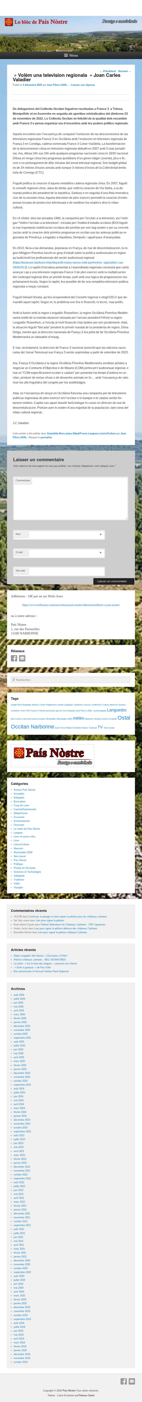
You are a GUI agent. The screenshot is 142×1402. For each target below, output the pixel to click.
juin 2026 (18, 1002)
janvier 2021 (20, 1256)
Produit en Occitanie (25, 868)
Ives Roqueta (69, 711)
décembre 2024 (22, 1073)
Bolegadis (27, 705)
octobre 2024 (21, 1080)
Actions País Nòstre (24, 789)
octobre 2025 (21, 1033)
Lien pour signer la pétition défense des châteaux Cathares (65, 928)
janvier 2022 (20, 1209)
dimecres (114, 705)
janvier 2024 (20, 1116)
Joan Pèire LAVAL (57, 85)
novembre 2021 (22, 1217)
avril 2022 (19, 1198)
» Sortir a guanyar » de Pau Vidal (32, 967)
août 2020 (19, 1276)
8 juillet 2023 (16, 705)
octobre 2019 (21, 1315)
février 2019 (20, 1346)
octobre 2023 (21, 1127)
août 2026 (19, 995)
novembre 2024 (22, 1077)
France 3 (35, 711)
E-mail (19, 552)
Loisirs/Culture (107, 433)
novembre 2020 (22, 1264)
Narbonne (89, 719)
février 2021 (20, 1252)
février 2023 (20, 1159)
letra (13, 719)
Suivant (124, 71)
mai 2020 (18, 1287)
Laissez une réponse (83, 85)
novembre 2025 (22, 1030)
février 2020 (20, 1299)
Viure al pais (109, 728)
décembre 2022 (22, 1166)
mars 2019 (19, 1342)
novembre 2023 (22, 1123)
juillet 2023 (19, 1139)
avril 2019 (19, 1338)
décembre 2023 (22, 1119)
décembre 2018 (22, 1354)
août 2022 (19, 1182)
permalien (46, 437)
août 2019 (19, 1323)
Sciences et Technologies (27, 871)
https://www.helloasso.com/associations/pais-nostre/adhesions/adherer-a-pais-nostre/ (71, 605)
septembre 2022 (22, 1178)
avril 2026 (19, 1010)
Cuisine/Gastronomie (25, 809)
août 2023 (19, 1135)
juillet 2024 (19, 1092)
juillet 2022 (19, 1186)
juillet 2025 (19, 1045)
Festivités (19, 824)
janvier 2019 (20, 1350)
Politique (18, 864)
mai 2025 (18, 1053)
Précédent (108, 71)
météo (78, 718)
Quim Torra (60, 728)
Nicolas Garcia (101, 719)
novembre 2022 (22, 1170)
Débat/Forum (80, 433)
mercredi (27, 719)
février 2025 (20, 1065)
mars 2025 (19, 1061)
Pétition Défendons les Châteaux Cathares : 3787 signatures (73, 924)
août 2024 (19, 1088)
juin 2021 (18, 1237)
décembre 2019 (22, 1307)
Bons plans (65, 433)
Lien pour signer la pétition (50, 920)
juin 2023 (18, 1143)
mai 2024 (18, 1100)
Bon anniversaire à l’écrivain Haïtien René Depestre (41, 971)
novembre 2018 (22, 1358)
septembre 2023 (22, 1131)
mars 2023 (19, 1155)
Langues (93, 433)
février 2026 (20, 1018)
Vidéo (17, 883)
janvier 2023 (20, 1162)
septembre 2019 (22, 1319)
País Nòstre (20, 860)
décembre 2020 (22, 1260)
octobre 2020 (21, 1268)
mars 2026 (19, 1014)
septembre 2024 (22, 1084)
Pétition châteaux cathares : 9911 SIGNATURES (40, 959)
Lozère (19, 719)
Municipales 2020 (64, 719)
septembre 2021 (22, 1225)
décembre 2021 (22, 1213)
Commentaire (23, 480)
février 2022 (20, 1205)
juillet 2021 (19, 1233)
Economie (19, 817)
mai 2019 (18, 1334)
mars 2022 (19, 1201)
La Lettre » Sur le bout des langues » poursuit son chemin (45, 963)
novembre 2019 (22, 1311)
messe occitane (38, 719)
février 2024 (20, 1112)
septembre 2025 (22, 1037)
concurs (87, 705)
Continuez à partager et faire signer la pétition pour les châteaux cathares (67, 916)
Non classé (20, 856)
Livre (16, 840)
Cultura (105, 705)
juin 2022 (18, 1190)
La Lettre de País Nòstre (27, 828)
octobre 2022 (21, 1174)
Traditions (19, 879)
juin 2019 (18, 1330)
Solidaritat (19, 875)
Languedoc (117, 710)
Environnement (22, 821)
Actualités (52, 433)
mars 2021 (19, 1248)
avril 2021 (19, 1245)
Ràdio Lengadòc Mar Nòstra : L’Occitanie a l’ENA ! (41, 955)
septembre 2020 (22, 1272)
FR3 (28, 711)
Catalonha (78, 705)
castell (60, 705)
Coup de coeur (21, 805)
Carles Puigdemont (48, 705)
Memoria (18, 848)
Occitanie (112, 719)
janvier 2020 (20, 1303)
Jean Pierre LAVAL (84, 711)
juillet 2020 (19, 1280)
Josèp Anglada (99, 711)
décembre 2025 (22, 1026)
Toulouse (93, 728)
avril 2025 (19, 1057)
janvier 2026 (20, 1022)
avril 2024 (19, 1104)
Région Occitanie (73, 728)
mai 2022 (18, 1194)
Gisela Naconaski (47, 711)
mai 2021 (18, 1241)
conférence (97, 705)
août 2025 (19, 1041)
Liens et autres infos (25, 836)
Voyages (18, 887)
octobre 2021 (21, 1221)
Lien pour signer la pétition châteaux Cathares (62, 932)
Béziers (35, 705)
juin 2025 (18, 1049)
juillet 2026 (19, 998)
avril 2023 (19, 1151)
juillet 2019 (19, 1327)
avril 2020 (19, 1291)
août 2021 (19, 1229)
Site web (20, 570)
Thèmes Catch (86, 1395)
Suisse (85, 728)
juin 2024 (18, 1096)
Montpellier (51, 719)
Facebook (14, 658)
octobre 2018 (21, 1362)
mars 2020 (19, 1295)
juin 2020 (18, 1283)
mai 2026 (18, 1006)
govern (59, 711)
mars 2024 (19, 1108)
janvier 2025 (20, 1069)
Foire (23, 711)
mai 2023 (18, 1147)
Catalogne (68, 705)
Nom (18, 534)
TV (100, 727)
